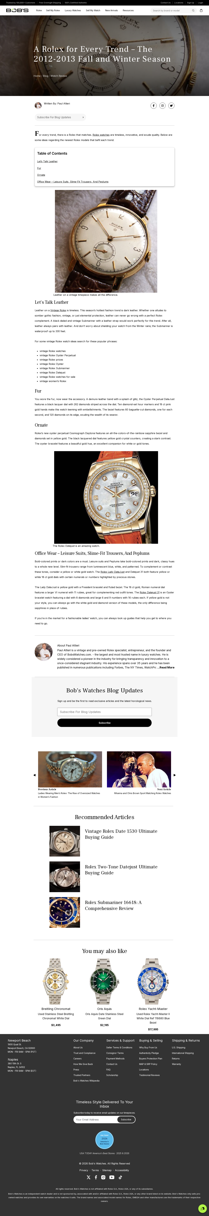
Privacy (83, 1170)
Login (200, 3)
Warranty (176, 1064)
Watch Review (59, 75)
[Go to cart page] (201, 10)
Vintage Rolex (58, 310)
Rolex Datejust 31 (150, 592)
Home (37, 75)
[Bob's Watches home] (17, 10)
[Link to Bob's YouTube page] (111, 1177)
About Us (78, 1047)
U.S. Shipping (178, 1047)
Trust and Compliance (84, 1053)
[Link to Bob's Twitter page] (88, 1177)
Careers (77, 1058)
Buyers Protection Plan (150, 1058)
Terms (95, 1170)
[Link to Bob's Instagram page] (103, 1177)
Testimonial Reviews (149, 1075)
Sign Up (190, 3)
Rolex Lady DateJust (113, 571)
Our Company (83, 1040)
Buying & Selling (150, 1040)
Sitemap (107, 1170)
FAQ (108, 1069)
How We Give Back (83, 1064)
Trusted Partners (81, 1075)
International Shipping (183, 1053)
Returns (176, 1058)
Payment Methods (115, 1058)
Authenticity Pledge (149, 1053)
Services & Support (120, 1040)
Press (76, 1069)
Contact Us (166, 3)
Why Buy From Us (148, 1047)
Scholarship (112, 1075)
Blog (45, 75)
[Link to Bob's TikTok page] (120, 1177)
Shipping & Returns (186, 1040)
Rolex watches (101, 134)
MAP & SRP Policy (148, 1064)
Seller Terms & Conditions (119, 1047)
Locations (178, 3)
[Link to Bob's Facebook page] (95, 1177)
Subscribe (83, 117)
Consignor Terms (115, 1053)
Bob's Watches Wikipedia (86, 1080)
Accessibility (122, 1170)
